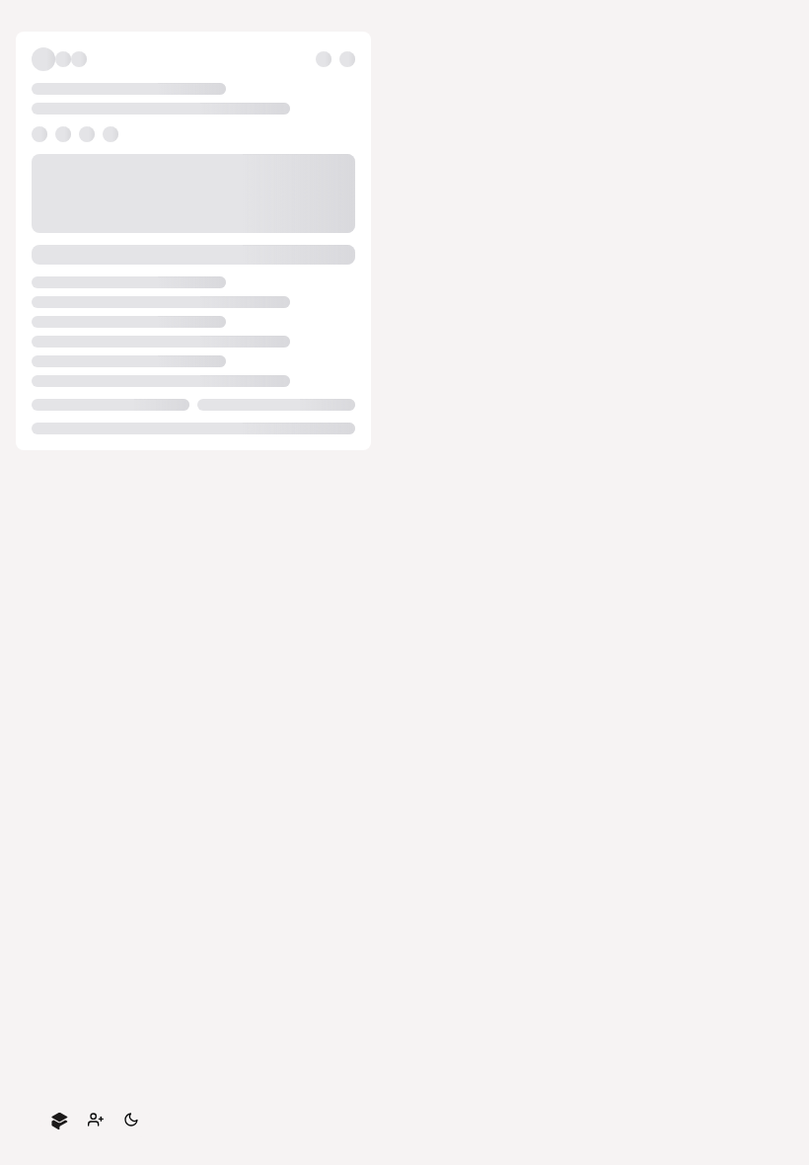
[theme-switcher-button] (131, 1119)
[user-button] (96, 1119)
